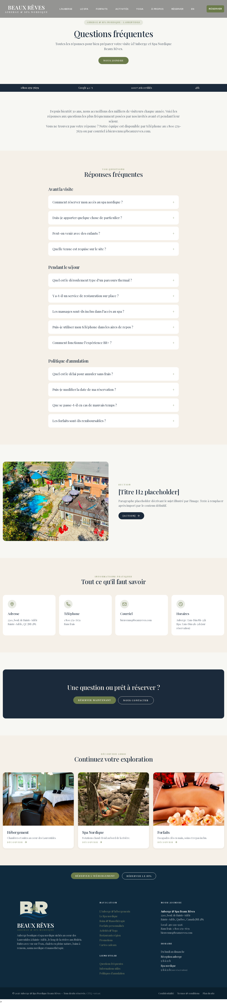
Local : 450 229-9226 (172, 924)
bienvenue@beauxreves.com (176, 932)
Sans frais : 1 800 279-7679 (175, 928)
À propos (157, 8)
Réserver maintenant (94, 700)
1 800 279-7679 (30, 87)
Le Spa (84, 8)
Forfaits (102, 8)
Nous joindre (113, 60)
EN (192, 8)
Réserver (177, 8)
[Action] (129, 515)
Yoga (139, 8)
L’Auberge (66, 8)
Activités (121, 8)
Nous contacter (135, 700)
